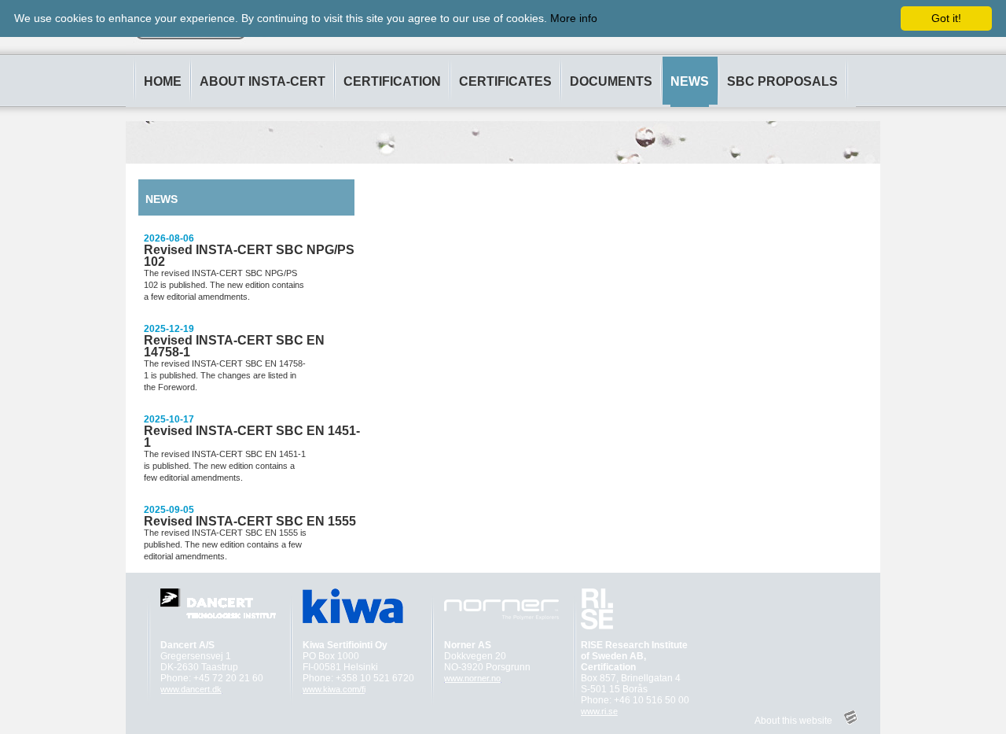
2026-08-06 (169, 238)
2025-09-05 (169, 509)
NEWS (689, 81)
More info (573, 18)
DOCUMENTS (611, 81)
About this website (793, 720)
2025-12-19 (169, 328)
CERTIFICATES (505, 81)
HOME (163, 81)
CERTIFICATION (392, 81)
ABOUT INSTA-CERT (262, 81)
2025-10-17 (169, 419)
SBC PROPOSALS (782, 81)
